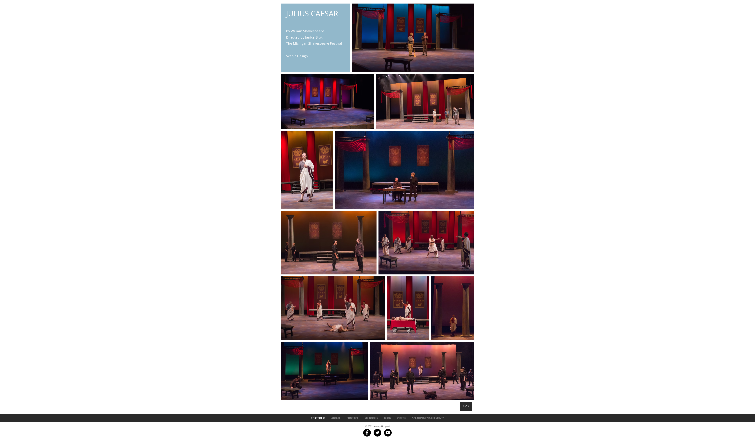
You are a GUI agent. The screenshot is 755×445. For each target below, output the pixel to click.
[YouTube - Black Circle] (388, 433)
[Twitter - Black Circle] (377, 433)
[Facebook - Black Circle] (367, 433)
